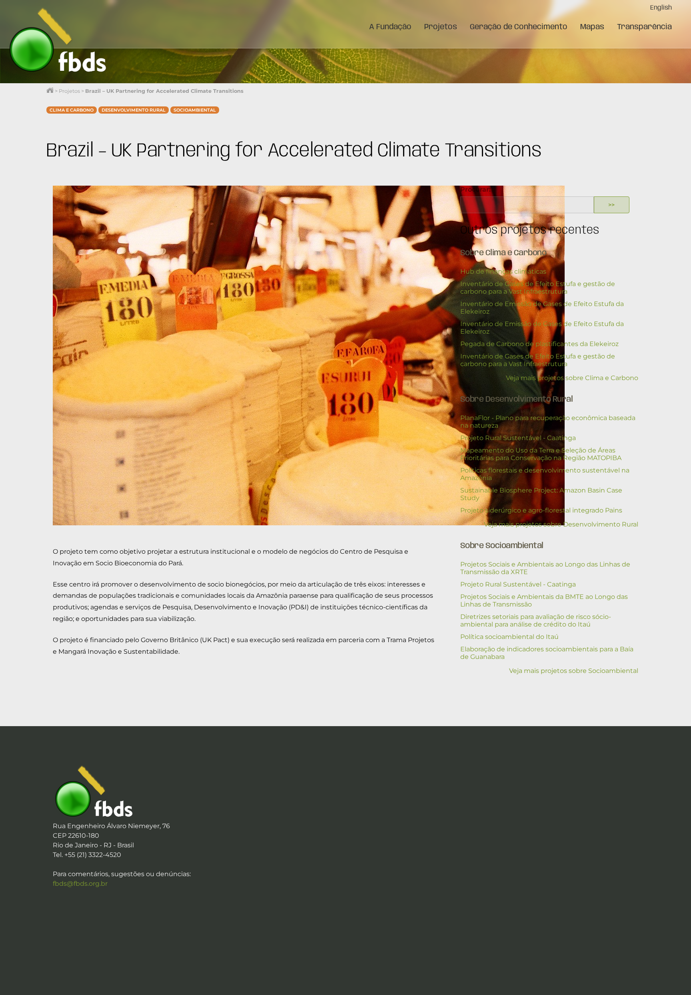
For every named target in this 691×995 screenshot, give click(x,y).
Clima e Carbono (72, 110)
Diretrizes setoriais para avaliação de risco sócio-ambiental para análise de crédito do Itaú (535, 620)
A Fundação (390, 27)
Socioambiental (195, 110)
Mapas (592, 27)
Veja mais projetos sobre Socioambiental (573, 671)
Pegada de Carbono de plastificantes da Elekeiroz (539, 344)
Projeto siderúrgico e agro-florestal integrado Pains (541, 510)
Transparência (644, 27)
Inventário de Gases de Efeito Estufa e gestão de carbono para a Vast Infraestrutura (537, 287)
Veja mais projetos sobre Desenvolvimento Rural (561, 524)
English (661, 7)
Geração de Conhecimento (518, 27)
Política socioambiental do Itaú (509, 637)
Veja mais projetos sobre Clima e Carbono (572, 378)
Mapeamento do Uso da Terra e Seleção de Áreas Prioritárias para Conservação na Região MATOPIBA (540, 454)
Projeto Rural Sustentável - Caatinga (518, 438)
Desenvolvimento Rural (134, 110)
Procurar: (475, 189)
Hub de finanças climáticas (503, 271)
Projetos (440, 27)
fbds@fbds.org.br (80, 883)
